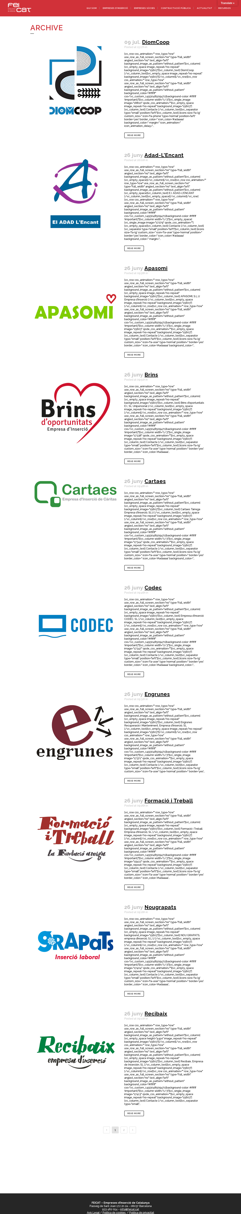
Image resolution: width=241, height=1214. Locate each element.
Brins (151, 375)
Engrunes (157, 694)
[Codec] (75, 626)
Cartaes (155, 481)
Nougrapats (160, 907)
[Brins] (75, 413)
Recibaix (156, 1014)
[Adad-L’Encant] (75, 193)
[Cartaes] (75, 506)
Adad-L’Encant (164, 155)
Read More (134, 135)
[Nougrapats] (75, 945)
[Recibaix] (75, 1052)
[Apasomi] (75, 306)
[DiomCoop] (75, 80)
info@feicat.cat (129, 1209)
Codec (153, 588)
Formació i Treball (169, 801)
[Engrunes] (75, 732)
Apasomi (156, 268)
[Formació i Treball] (75, 839)
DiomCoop (156, 42)
